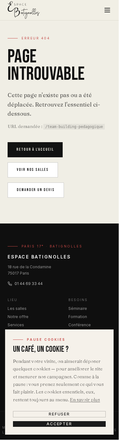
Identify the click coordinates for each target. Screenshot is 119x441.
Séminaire (77, 308)
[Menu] (107, 10)
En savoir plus (85, 400)
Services (16, 324)
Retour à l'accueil (35, 149)
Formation (77, 316)
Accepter (59, 423)
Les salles (17, 308)
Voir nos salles (33, 169)
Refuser (59, 414)
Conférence (79, 324)
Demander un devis (36, 190)
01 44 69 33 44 (29, 283)
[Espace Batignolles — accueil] (24, 10)
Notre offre (18, 316)
